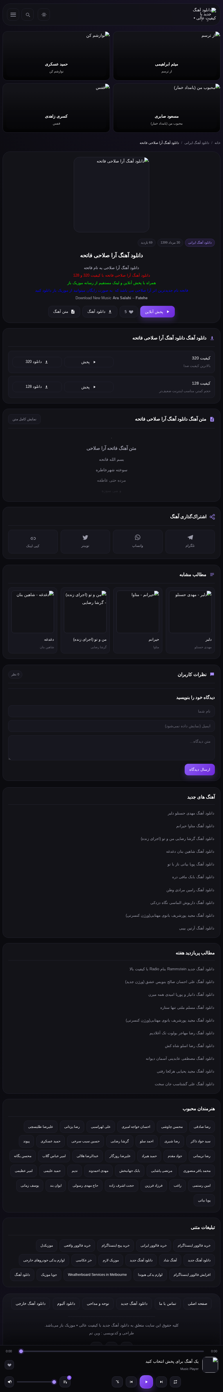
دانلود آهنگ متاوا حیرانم (195, 826)
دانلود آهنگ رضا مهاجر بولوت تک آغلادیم (182, 1033)
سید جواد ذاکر (201, 1141)
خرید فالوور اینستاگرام (194, 1245)
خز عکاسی (84, 1260)
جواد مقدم (175, 1156)
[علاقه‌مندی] (9, 1364)
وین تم (94, 1333)
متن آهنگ (60, 311)
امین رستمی (202, 1185)
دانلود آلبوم (66, 1303)
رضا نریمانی (202, 1156)
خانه (217, 143)
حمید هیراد (149, 1156)
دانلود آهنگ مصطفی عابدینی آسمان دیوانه (180, 1058)
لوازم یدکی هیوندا (150, 1275)
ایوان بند (56, 1185)
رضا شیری (172, 1141)
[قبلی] (131, 1381)
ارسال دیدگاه (199, 769)
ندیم (75, 1171)
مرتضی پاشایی (161, 1171)
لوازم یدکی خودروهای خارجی (44, 1260)
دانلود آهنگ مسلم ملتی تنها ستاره (187, 1007)
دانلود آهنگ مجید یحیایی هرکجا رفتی (185, 1071)
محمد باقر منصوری (197, 1171)
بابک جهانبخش (129, 1171)
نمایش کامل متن (24, 419)
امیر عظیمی (24, 1171)
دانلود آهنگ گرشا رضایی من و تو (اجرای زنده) (177, 838)
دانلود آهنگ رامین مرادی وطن (190, 890)
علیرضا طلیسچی (40, 1127)
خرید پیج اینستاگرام (116, 1245)
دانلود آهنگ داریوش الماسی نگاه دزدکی (182, 902)
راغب (177, 1185)
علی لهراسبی (101, 1127)
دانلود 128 (34, 387)
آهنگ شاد (170, 1260)
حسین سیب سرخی (85, 1141)
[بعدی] (161, 1381)
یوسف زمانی (30, 1185)
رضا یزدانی (72, 1127)
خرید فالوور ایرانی (154, 1245)
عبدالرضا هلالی (87, 1156)
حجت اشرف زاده (121, 1185)
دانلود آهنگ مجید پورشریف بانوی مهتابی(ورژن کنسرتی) (170, 915)
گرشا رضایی (120, 1141)
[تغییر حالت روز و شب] (44, 14)
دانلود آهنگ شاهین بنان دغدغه (190, 851)
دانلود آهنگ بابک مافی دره (193, 877)
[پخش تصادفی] (117, 1381)
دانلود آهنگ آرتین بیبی (196, 928)
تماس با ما (167, 1303)
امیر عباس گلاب (54, 1156)
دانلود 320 (34, 362)
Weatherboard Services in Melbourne (97, 1275)
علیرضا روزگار (120, 1156)
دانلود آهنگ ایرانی (196, 143)
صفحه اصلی (197, 1303)
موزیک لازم (111, 1260)
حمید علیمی (52, 1171)
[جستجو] (27, 14)
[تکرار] (175, 1381)
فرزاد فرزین (154, 1185)
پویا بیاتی (204, 1200)
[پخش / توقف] (146, 1382)
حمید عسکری (50, 1141)
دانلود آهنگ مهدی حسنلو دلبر (191, 813)
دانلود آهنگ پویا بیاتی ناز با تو (191, 864)
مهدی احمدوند (98, 1171)
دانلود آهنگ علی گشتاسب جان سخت (184, 1084)
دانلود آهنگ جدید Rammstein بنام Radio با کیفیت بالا (172, 969)
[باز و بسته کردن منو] (13, 14)
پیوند (26, 1141)
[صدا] (9, 1381)
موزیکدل (46, 1245)
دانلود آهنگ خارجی (31, 1303)
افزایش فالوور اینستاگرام (192, 1275)
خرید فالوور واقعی (77, 1245)
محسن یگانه (22, 1156)
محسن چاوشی (172, 1127)
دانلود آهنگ (130, 268)
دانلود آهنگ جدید (199, 1260)
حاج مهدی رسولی (85, 1185)
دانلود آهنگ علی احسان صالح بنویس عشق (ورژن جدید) (169, 982)
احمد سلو (146, 1141)
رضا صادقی (202, 1127)
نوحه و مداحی (98, 1303)
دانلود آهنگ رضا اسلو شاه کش (189, 1046)
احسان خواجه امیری (136, 1127)
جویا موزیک (49, 1275)
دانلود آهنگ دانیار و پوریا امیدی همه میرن (181, 994)
